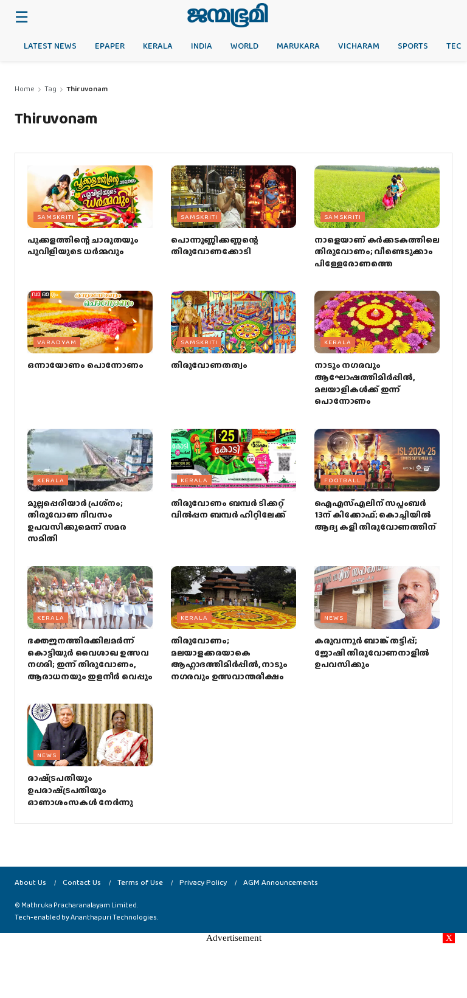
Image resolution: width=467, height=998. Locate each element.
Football (342, 480)
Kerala (158, 45)
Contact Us (82, 882)
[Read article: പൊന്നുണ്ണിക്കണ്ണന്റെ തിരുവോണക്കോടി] (233, 196)
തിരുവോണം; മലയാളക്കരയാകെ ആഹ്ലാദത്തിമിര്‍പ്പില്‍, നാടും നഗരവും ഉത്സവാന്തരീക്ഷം (229, 658)
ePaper (110, 45)
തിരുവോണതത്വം (209, 365)
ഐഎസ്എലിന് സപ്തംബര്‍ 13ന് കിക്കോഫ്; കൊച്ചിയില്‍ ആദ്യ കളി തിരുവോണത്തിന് (375, 515)
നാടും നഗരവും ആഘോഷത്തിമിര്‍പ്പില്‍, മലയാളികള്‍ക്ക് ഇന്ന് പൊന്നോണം (364, 383)
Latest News (50, 45)
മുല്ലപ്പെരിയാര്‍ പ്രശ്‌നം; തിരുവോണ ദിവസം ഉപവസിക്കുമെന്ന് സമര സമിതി (76, 521)
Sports (413, 45)
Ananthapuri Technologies (114, 917)
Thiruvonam (87, 88)
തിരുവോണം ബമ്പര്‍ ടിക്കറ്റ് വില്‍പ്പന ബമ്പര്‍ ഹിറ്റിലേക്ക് (228, 509)
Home (25, 88)
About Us (30, 882)
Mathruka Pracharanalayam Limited (79, 904)
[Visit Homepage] (227, 15)
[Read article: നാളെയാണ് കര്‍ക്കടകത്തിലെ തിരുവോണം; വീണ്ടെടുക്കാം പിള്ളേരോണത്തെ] (377, 196)
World (244, 45)
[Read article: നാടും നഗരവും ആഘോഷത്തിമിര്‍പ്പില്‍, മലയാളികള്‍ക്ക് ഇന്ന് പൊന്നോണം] (377, 322)
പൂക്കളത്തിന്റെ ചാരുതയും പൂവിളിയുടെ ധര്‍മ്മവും (83, 246)
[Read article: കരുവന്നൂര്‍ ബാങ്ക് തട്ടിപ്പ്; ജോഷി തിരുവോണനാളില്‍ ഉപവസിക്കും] (377, 597)
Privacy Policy (203, 882)
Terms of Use (140, 882)
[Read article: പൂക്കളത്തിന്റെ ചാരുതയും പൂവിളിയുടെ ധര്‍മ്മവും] (90, 196)
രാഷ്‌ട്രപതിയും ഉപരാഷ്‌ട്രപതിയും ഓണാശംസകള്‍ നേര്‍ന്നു (80, 790)
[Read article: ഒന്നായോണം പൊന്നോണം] (90, 322)
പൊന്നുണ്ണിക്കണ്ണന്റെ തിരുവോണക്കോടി (214, 246)
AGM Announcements (280, 882)
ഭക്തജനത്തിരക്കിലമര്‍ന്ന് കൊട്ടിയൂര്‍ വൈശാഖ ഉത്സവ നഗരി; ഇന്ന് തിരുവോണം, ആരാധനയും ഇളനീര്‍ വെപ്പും (89, 658)
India (201, 45)
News (334, 617)
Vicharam (358, 45)
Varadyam (57, 342)
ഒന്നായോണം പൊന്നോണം (85, 365)
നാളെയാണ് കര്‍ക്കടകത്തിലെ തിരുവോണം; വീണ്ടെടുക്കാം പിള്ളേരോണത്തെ (377, 251)
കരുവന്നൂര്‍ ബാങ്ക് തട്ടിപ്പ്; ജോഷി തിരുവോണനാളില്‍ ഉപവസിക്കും (371, 652)
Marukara (298, 45)
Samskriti (55, 216)
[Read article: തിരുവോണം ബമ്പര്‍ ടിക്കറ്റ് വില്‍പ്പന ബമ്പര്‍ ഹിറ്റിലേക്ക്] (233, 460)
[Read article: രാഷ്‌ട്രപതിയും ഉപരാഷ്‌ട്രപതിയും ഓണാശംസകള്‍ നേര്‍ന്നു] (90, 735)
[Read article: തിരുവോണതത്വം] (233, 322)
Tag (50, 88)
